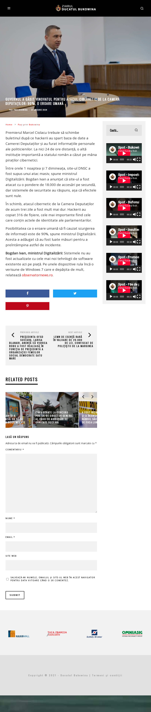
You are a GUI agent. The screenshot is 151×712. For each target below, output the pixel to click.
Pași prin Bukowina (18, 110)
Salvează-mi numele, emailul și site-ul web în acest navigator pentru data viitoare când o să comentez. (52, 579)
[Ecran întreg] (139, 159)
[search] (136, 130)
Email (10, 537)
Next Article (75, 332)
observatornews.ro (37, 275)
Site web (11, 556)
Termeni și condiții (107, 675)
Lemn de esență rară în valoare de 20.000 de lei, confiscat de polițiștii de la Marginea (73, 341)
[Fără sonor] (134, 159)
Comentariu (15, 449)
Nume (10, 518)
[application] (124, 153)
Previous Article (29, 332)
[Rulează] (111, 159)
